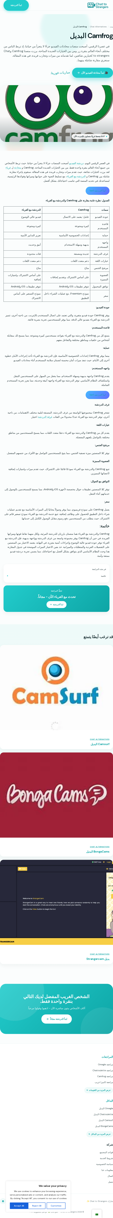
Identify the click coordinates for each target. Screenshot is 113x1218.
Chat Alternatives (98, 26)
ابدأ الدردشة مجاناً (58, 1018)
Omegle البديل (106, 1108)
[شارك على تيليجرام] (3, 1201)
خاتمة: (103, 576)
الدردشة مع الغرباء (76, 176)
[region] (38, 1196)
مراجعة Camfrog (105, 1076)
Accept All (19, 1205)
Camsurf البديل (100, 744)
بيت (111, 26)
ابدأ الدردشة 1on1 (97, 190)
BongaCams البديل (97, 851)
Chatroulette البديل (103, 1114)
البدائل (109, 1101)
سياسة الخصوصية (104, 1164)
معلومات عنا (107, 1170)
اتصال (110, 1176)
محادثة (17, 167)
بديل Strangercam (97, 959)
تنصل (110, 1182)
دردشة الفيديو (76, 163)
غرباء (8, 167)
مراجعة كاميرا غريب (104, 1082)
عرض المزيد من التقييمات (99, 1090)
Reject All (36, 1205)
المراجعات (107, 1057)
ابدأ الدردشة (16, 5)
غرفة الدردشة (45, 417)
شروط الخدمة (106, 1158)
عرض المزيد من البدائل (100, 1134)
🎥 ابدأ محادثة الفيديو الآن (94, 72)
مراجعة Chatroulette (103, 1070)
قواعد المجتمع (106, 1152)
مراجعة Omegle (105, 1064)
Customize (56, 1205)
